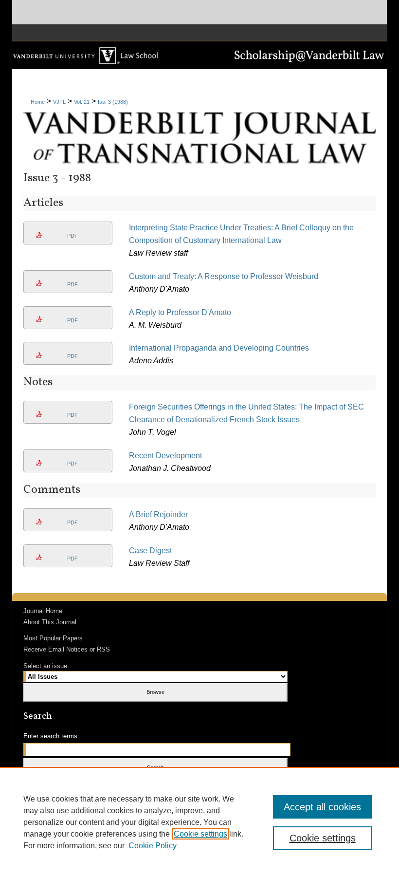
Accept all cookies (322, 807)
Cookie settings (200, 834)
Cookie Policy (152, 845)
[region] (199, 822)
